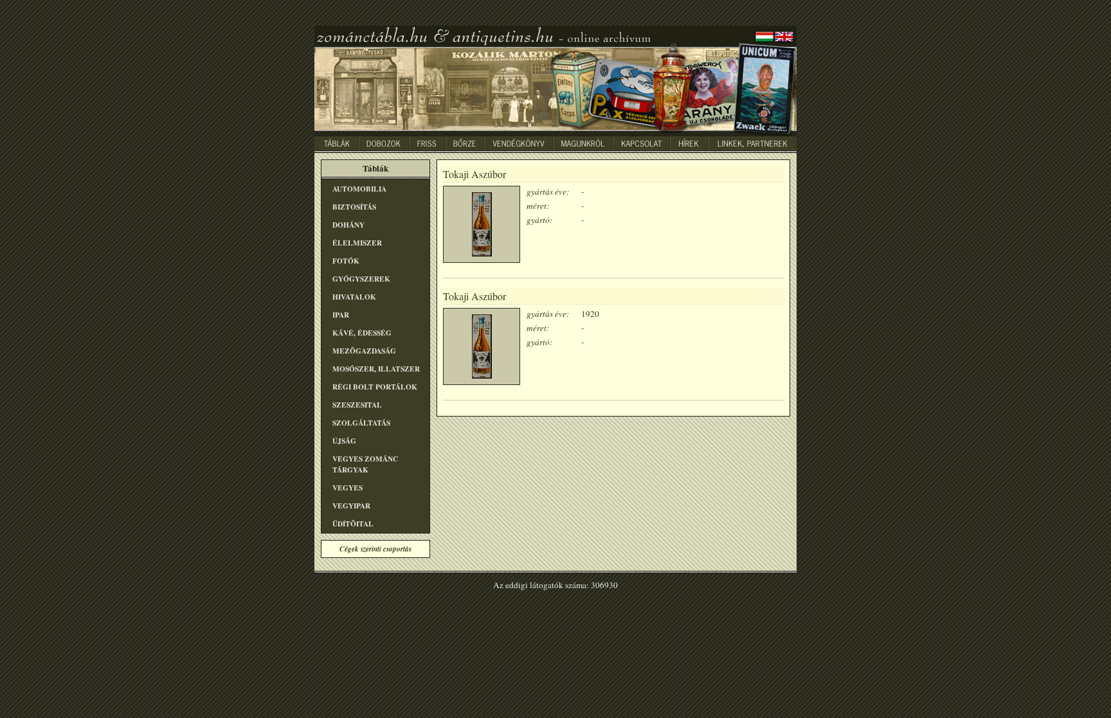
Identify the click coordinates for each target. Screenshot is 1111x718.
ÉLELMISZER (357, 242)
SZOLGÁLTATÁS (361, 422)
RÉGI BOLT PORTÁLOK (374, 386)
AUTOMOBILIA (359, 188)
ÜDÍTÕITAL (353, 523)
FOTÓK (345, 260)
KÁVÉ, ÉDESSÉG (362, 332)
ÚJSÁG (344, 440)
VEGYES (347, 487)
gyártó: (539, 220)
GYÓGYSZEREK (361, 278)
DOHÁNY (348, 224)
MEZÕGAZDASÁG (364, 350)
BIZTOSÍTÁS (354, 206)
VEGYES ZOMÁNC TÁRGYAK (365, 464)
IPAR (340, 314)
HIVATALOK (354, 296)
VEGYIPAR (351, 505)
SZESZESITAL (357, 404)
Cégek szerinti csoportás (375, 549)
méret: (538, 205)
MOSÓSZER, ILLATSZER (376, 368)
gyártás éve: (548, 191)
